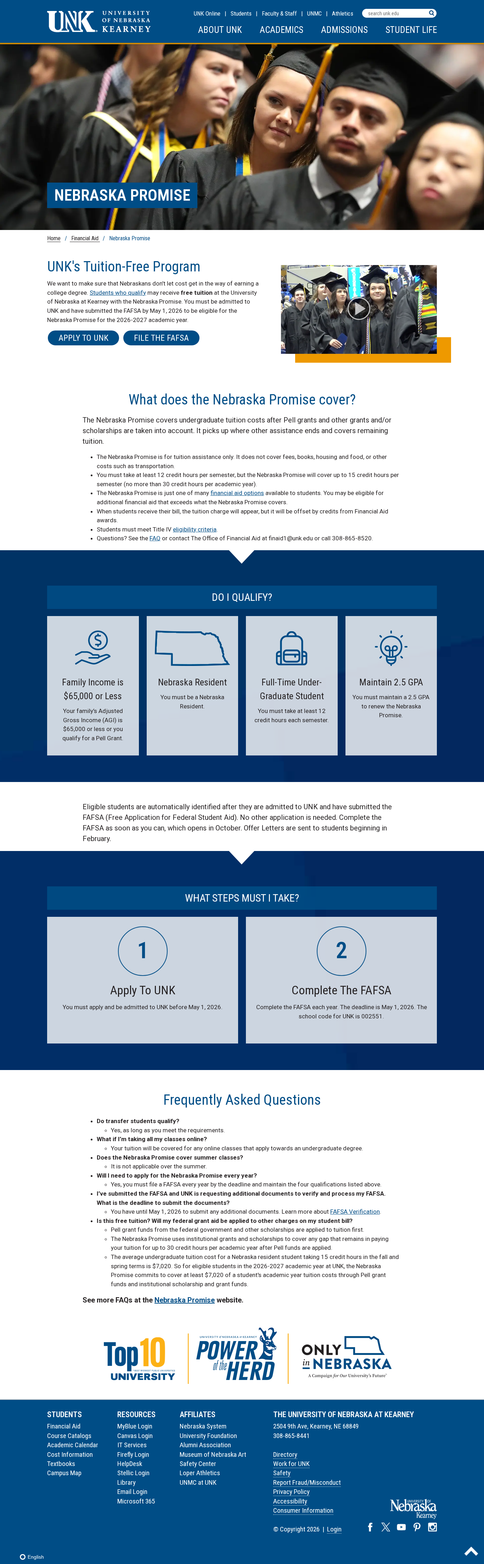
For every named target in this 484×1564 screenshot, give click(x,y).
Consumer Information (303, 1510)
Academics (281, 30)
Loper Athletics (200, 1473)
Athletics (342, 13)
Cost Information (70, 1454)
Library (126, 1482)
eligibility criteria (194, 529)
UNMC (314, 13)
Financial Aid (85, 238)
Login (334, 1529)
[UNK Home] (99, 30)
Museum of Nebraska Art (213, 1454)
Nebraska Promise (184, 1300)
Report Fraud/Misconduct (307, 1482)
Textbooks (61, 1464)
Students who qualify (118, 292)
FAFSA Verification (355, 1211)
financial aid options (237, 492)
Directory (285, 1454)
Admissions (344, 30)
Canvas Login (135, 1436)
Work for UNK (291, 1464)
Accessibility (290, 1501)
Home (54, 238)
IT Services (132, 1445)
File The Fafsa (161, 338)
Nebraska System (203, 1426)
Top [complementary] (471, 1551)
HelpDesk (129, 1464)
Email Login (132, 1492)
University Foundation (208, 1436)
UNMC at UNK (198, 1482)
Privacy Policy (291, 1492)
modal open (359, 308)
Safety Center (198, 1464)
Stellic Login (133, 1473)
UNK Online (207, 13)
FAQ (155, 538)
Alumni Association (205, 1445)
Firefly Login (133, 1454)
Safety (282, 1473)
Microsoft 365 (136, 1501)
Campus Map (64, 1473)
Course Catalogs (69, 1436)
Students (241, 13)
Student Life (411, 30)
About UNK (220, 30)
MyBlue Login (134, 1426)
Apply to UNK (83, 338)
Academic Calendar (72, 1445)
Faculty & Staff (279, 13)
